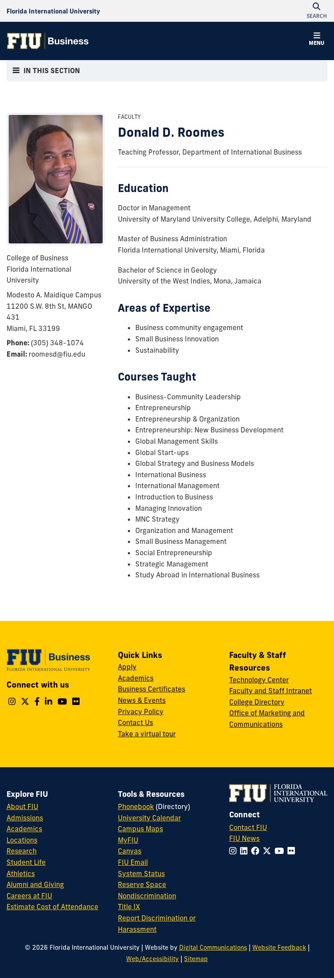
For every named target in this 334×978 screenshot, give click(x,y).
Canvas (129, 850)
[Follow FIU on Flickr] (292, 851)
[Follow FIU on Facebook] (257, 851)
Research (22, 850)
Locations (22, 840)
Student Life (26, 862)
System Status (141, 873)
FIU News (244, 838)
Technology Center (259, 679)
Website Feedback (279, 947)
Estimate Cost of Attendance (52, 906)
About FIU (22, 806)
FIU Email (133, 862)
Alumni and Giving (35, 884)
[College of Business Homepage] (48, 41)
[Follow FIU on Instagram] (234, 851)
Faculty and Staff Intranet (270, 690)
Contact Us (135, 722)
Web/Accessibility (152, 959)
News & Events (142, 700)
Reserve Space (142, 884)
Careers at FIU (29, 895)
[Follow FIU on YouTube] (280, 851)
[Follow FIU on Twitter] (268, 851)
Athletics (21, 873)
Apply (127, 666)
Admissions (25, 817)
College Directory (256, 702)
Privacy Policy (141, 711)
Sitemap (196, 959)
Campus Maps (140, 828)
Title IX (129, 906)
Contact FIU (248, 827)
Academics (136, 678)
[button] (316, 40)
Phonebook (136, 806)
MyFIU (128, 840)
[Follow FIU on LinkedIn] (245, 851)
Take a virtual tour (147, 733)
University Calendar (149, 817)
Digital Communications (213, 947)
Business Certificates (151, 689)
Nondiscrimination (147, 895)
